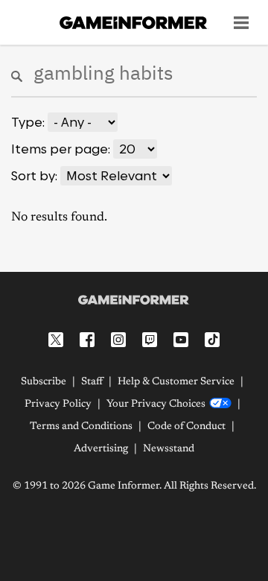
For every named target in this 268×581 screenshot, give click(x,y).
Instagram (118, 340)
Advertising (101, 449)
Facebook (87, 340)
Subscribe (43, 382)
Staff (92, 382)
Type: (28, 122)
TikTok (212, 340)
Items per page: (60, 149)
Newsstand (168, 449)
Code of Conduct (186, 427)
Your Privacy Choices (155, 404)
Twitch (150, 340)
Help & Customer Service (176, 382)
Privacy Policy (58, 404)
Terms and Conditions (81, 427)
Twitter (56, 340)
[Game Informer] (134, 299)
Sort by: (34, 176)
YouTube (181, 340)
